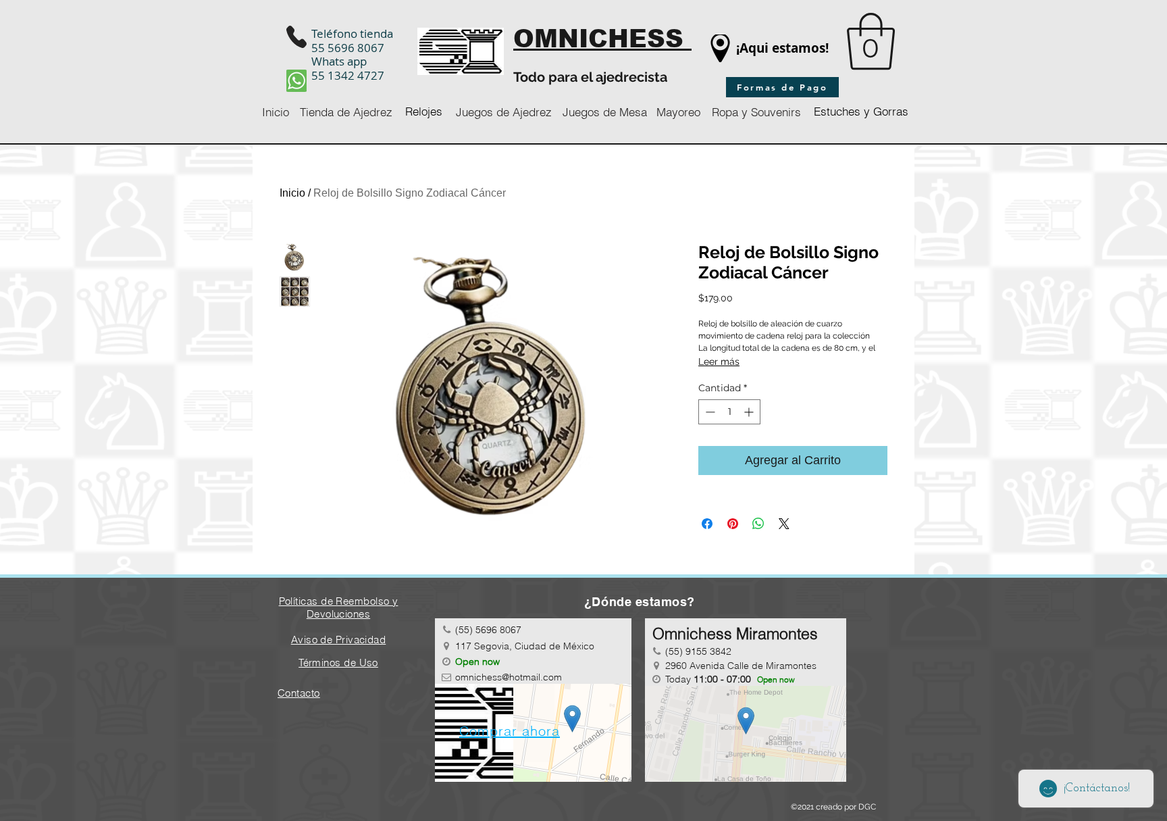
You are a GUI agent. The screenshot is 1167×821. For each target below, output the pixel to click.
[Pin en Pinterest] (733, 524)
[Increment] (750, 412)
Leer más (719, 361)
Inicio (292, 193)
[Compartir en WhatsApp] (758, 524)
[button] (871, 41)
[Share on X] (784, 524)
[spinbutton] (729, 412)
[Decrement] (708, 412)
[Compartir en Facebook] (707, 524)
